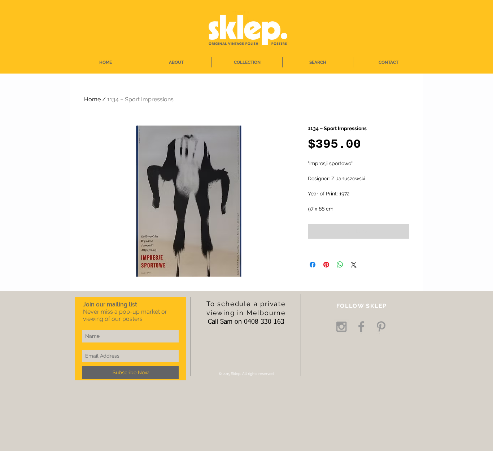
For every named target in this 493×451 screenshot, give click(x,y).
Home (92, 99)
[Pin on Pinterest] (326, 264)
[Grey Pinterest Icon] (381, 326)
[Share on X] (353, 264)
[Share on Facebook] (312, 264)
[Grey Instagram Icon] (341, 326)
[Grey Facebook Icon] (361, 326)
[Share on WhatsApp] (340, 264)
